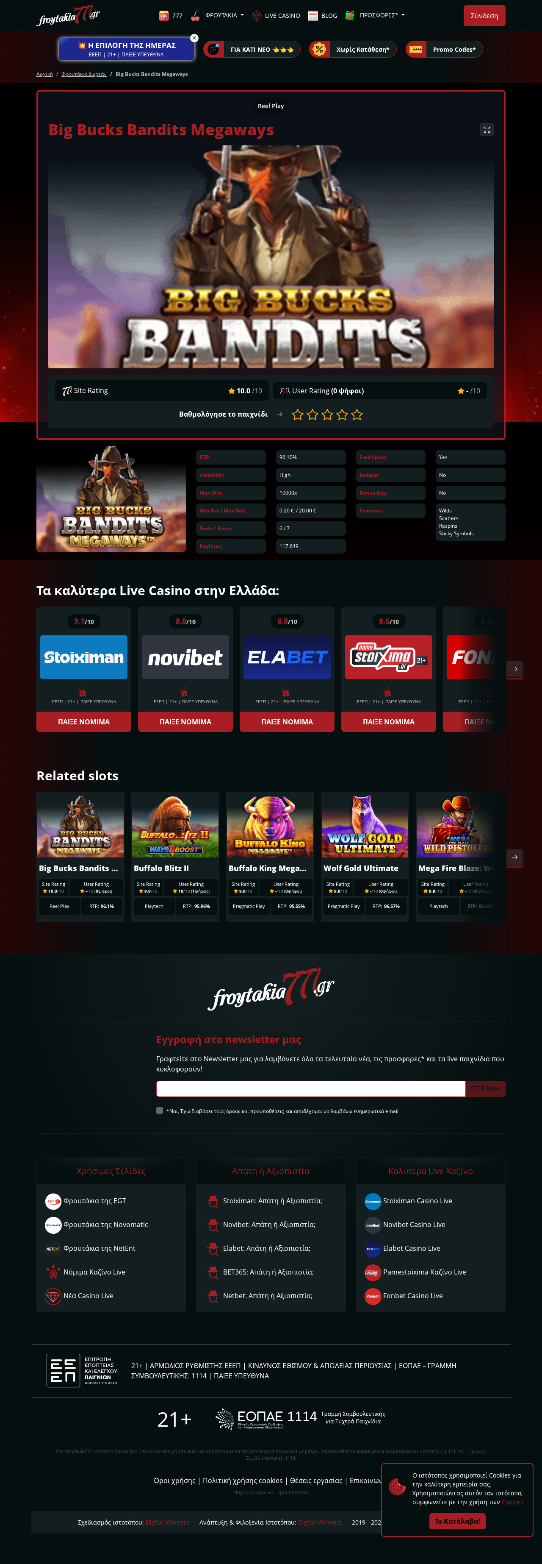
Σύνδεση (484, 15)
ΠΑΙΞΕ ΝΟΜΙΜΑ (84, 721)
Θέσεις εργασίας (316, 1480)
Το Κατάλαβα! (457, 1521)
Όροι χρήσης (175, 1480)
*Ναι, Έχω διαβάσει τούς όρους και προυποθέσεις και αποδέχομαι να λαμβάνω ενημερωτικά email (282, 1111)
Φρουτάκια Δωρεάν (84, 74)
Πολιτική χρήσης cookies (243, 1480)
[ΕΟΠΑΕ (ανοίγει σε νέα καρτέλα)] (300, 1419)
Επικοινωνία (369, 1480)
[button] (126, 49)
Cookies (512, 1502)
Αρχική (44, 74)
